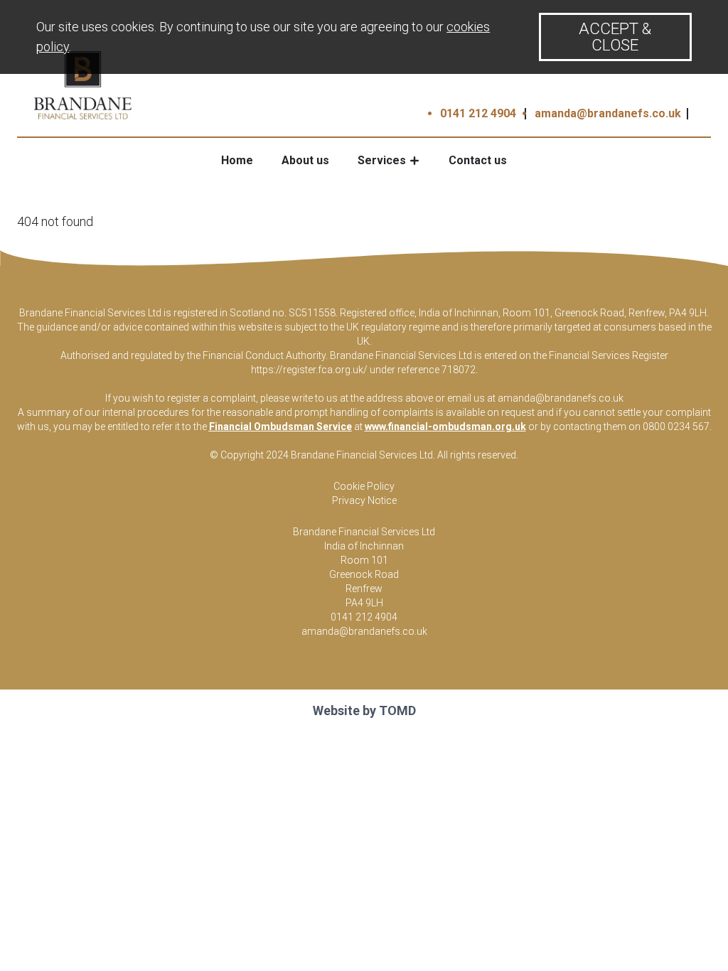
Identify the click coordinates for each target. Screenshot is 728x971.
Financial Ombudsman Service (280, 426)
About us (305, 160)
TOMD (397, 710)
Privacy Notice (364, 500)
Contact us (478, 160)
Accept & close (615, 36)
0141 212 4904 (478, 113)
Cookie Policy (364, 486)
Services (382, 160)
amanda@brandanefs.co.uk (608, 113)
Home (237, 160)
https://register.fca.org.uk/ (309, 369)
